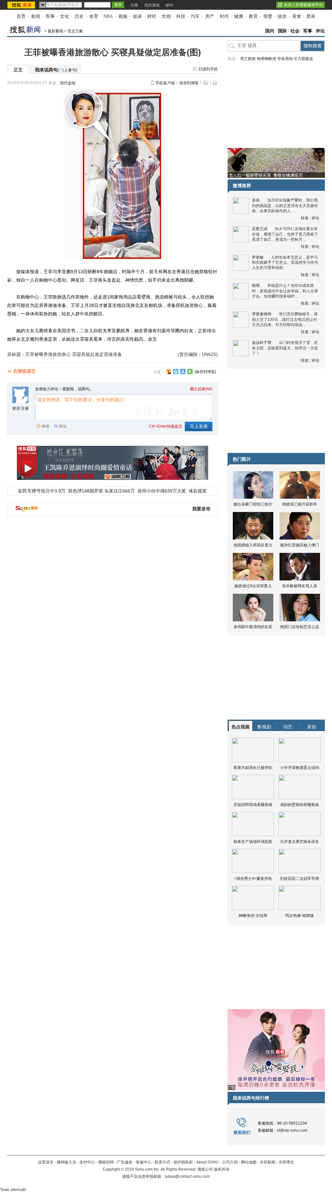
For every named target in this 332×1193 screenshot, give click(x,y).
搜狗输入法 (66, 1162)
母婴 (267, 16)
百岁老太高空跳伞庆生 (299, 841)
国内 (269, 31)
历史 (79, 16)
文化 (64, 16)
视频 (122, 16)
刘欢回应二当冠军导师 (299, 878)
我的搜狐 (152, 5)
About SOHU (207, 1162)
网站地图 (248, 1162)
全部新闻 (267, 1162)
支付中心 (87, 1162)
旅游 (282, 16)
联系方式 (162, 1162)
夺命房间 (285, 58)
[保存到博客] (205, 372)
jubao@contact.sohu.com (187, 1176)
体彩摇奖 (198, 490)
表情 (45, 426)
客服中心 (143, 1162)
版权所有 (222, 1169)
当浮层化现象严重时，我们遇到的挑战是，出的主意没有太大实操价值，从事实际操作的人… (285, 205)
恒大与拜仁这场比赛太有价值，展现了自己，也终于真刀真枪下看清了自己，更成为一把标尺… (285, 234)
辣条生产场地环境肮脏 (252, 841)
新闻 (35, 16)
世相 (166, 16)
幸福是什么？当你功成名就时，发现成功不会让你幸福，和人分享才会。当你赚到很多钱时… (285, 290)
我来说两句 (56, 69)
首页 (21, 16)
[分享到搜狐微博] (168, 371)
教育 (253, 16)
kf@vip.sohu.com (292, 1130)
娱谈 (137, 16)
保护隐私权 (183, 1162)
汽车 (195, 16)
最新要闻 (55, 31)
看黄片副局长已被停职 (252, 767)
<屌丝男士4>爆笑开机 (253, 878)
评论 (320, 31)
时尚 (224, 16)
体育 (93, 16)
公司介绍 (230, 1162)
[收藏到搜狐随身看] (190, 371)
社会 (295, 31)
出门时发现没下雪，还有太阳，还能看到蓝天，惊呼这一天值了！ (285, 348)
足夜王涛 (259, 228)
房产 (209, 16)
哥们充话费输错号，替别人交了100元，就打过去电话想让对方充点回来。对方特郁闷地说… (285, 319)
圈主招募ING (201, 389)
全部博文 (286, 1162)
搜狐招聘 (106, 1162)
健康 (238, 16)
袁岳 (256, 200)
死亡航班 (248, 58)
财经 (151, 16)
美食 (296, 16)
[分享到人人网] (182, 371)
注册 (134, 5)
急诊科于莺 (261, 342)
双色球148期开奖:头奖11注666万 (101, 490)
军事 (50, 16)
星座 (310, 16)
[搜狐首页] (21, 5)
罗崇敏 (258, 257)
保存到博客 (189, 83)
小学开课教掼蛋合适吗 (299, 767)
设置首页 (45, 1162)
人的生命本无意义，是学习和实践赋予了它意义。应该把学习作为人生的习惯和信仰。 (285, 262)
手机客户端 (165, 83)
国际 (282, 31)
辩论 (63, 426)
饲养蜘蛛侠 (266, 58)
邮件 (169, 5)
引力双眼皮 (303, 58)
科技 (180, 16)
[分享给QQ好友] (175, 371)
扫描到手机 (208, 69)
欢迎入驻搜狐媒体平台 (303, 5)
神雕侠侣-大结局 (253, 915)
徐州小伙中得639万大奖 (161, 490)
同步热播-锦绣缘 (299, 915)
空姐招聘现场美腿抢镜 (252, 804)
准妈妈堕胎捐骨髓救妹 (299, 804)
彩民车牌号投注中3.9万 (41, 490)
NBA (108, 16)
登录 (16, 408)
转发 (305, 218)
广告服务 (125, 1162)
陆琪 (256, 285)
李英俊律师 (261, 314)
